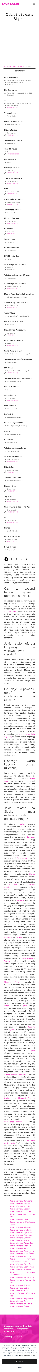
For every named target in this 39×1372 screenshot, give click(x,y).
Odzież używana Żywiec (19, 1306)
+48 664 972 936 (12, 491)
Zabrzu (25, 1006)
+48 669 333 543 (12, 461)
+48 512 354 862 (12, 541)
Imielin (19, 937)
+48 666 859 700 (12, 223)
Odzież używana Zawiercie (20, 1304)
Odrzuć (19, 1368)
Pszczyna (8, 937)
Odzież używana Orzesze (20, 1238)
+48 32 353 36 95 (13, 154)
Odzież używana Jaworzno (20, 1201)
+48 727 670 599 (12, 183)
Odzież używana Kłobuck (19, 1204)
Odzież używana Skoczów (20, 1264)
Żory (13, 1143)
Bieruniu (7, 982)
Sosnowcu (13, 885)
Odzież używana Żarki (18, 1301)
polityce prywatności (27, 1355)
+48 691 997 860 (12, 522)
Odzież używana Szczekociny (21, 1277)
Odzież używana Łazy (18, 1219)
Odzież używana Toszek (19, 1285)
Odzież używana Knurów (19, 1206)
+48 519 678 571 (12, 501)
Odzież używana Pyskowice (21, 1243)
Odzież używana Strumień (20, 1269)
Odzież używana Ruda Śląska (21, 1254)
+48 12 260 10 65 (12, 135)
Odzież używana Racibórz (20, 1246)
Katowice (30, 837)
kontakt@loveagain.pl (13, 1337)
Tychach (7, 961)
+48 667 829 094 (12, 194)
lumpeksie (21, 824)
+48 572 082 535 (12, 234)
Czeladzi (7, 1098)
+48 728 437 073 (12, 307)
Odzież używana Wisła (18, 1291)
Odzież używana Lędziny (19, 1209)
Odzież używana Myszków (20, 1233)
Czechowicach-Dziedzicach (15, 1074)
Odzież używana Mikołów (20, 1227)
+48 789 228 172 (12, 204)
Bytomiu (7, 1006)
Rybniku (20, 900)
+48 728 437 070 (12, 173)
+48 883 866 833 (12, 400)
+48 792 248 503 (12, 107)
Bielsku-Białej (27, 958)
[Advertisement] (19, 44)
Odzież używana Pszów (19, 1240)
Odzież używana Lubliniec (20, 1211)
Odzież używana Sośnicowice (21, 1267)
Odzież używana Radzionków (21, 1251)
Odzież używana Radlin (19, 1248)
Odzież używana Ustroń (19, 1288)
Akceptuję (19, 1361)
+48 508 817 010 (12, 512)
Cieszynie (31, 1051)
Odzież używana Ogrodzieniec (22, 1235)
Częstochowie (22, 858)
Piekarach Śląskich (26, 1098)
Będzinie (18, 982)
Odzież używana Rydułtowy (21, 1256)
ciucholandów (10, 611)
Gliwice (32, 874)
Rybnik (12, 1030)
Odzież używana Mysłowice (21, 1230)
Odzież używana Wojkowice (21, 1298)
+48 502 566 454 (12, 288)
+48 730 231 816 (12, 373)
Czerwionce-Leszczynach (15, 1122)
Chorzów (31, 1027)
